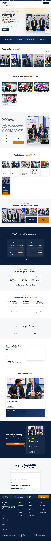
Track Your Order (42, 509)
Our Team (30, 505)
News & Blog (42, 503)
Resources (41, 502)
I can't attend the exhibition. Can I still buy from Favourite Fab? (20, 485)
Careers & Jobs (31, 515)
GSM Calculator (42, 505)
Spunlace (19, 506)
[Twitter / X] (10, 520)
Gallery (30, 512)
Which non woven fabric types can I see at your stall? (19, 488)
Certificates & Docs (43, 512)
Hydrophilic (20, 508)
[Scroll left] (46, 51)
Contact (28, 2)
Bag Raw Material (21, 511)
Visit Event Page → (10, 406)
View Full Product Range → (25, 259)
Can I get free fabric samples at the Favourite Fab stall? (19, 476)
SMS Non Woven (21, 505)
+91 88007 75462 (41, 0)
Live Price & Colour (43, 508)
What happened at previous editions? (17, 482)
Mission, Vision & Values (32, 506)
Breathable (20, 509)
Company (30, 502)
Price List (41, 511)
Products (19, 2)
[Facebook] (4, 520)
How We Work (31, 511)
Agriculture (20, 512)
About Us (30, 503)
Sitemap (41, 515)
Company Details (31, 508)
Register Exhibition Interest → (15, 443)
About (22, 2)
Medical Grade (20, 503)
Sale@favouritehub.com (46, 0)
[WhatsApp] (2, 520)
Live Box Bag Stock (43, 506)
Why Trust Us (31, 509)
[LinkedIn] (8, 520)
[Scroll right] (48, 51)
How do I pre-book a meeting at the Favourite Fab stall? (19, 479)
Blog (25, 2)
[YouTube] (6, 520)
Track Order (32, 2)
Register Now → (5, 29)
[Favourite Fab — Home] (5, 3)
